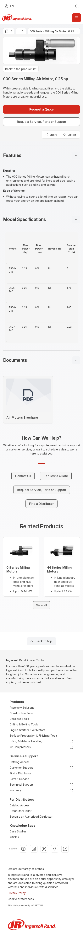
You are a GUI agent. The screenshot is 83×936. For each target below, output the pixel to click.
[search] (76, 6)
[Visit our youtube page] (23, 849)
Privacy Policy (17, 893)
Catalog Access (20, 762)
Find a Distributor (20, 773)
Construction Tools (22, 713)
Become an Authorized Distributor (31, 816)
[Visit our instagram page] (33, 849)
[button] (41, 155)
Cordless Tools (19, 718)
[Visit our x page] (44, 849)
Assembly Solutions (22, 707)
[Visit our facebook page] (54, 849)
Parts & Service (19, 779)
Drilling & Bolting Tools (24, 724)
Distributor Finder (20, 811)
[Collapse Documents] (76, 360)
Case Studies (18, 831)
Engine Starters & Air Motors (27, 730)
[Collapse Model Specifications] (76, 219)
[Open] (76, 17)
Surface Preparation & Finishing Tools (34, 735)
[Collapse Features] (76, 155)
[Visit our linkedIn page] (65, 849)
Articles (14, 837)
